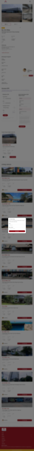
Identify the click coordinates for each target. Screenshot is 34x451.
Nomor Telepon (11, 227)
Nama (9, 223)
